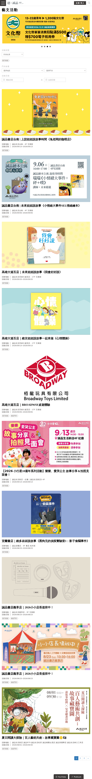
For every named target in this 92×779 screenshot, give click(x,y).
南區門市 (14, 416)
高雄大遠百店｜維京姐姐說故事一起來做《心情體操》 (36, 338)
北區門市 (14, 749)
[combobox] (12, 54)
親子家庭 (5, 60)
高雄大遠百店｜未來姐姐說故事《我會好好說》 (32, 272)
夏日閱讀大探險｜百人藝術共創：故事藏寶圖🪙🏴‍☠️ (34, 737)
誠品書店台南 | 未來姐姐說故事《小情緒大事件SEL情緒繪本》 (41, 205)
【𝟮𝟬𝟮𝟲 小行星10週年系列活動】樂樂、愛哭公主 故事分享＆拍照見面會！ (45, 472)
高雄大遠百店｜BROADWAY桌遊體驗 (26, 404)
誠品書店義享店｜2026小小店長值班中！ (28, 607)
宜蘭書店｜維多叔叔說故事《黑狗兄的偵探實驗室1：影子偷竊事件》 (45, 541)
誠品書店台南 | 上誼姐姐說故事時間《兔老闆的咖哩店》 (37, 139)
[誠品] (15, 3)
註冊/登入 (80, 3)
